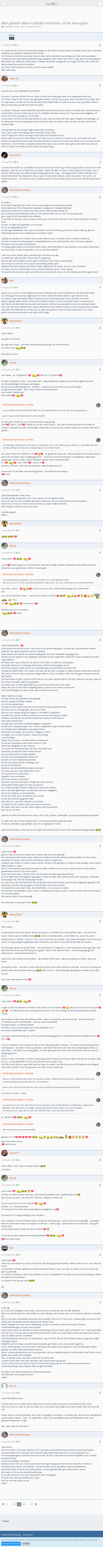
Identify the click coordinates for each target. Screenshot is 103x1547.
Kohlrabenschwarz (12, 26)
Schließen (26, 1543)
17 (32, 1504)
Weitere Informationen (11, 1543)
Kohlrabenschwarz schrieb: (18, 404)
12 (15, 1504)
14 (23, 1504)
